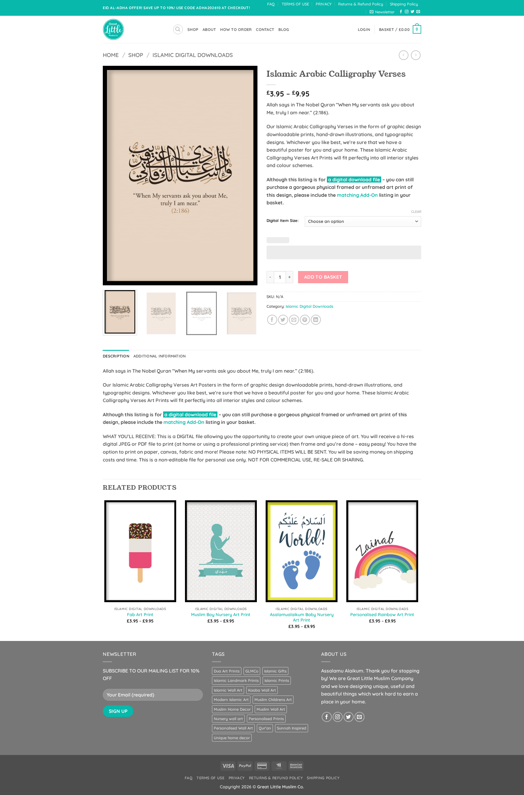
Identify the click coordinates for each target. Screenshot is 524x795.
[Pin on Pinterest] (305, 320)
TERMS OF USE (295, 4)
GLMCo (251, 671)
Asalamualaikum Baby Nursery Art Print (302, 617)
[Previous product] (415, 55)
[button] (382, 12)
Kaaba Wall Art (262, 690)
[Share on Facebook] (272, 320)
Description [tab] (116, 356)
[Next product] (403, 55)
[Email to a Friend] (294, 320)
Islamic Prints (276, 680)
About (209, 29)
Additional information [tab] (159, 356)
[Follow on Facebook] (401, 12)
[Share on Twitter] (283, 320)
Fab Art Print (140, 614)
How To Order (236, 29)
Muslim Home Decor (232, 709)
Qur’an (265, 728)
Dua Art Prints (227, 671)
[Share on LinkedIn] (316, 320)
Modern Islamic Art (231, 699)
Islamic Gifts (275, 671)
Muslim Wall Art (271, 709)
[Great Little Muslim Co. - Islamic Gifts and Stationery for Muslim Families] (133, 29)
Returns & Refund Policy (360, 4)
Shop (135, 55)
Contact (265, 29)
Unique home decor (232, 737)
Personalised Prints (266, 718)
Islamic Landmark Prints (236, 680)
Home (111, 55)
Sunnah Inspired (291, 728)
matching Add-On (357, 195)
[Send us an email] (418, 12)
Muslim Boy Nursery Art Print (220, 614)
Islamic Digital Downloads (193, 55)
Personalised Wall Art (233, 728)
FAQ (271, 4)
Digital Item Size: (283, 221)
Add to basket (323, 277)
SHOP (192, 29)
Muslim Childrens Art (273, 699)
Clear (416, 212)
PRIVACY (323, 4)
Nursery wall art (228, 718)
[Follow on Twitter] (412, 12)
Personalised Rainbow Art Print (382, 614)
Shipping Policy (404, 4)
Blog (283, 29)
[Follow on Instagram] (406, 12)
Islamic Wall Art (228, 690)
